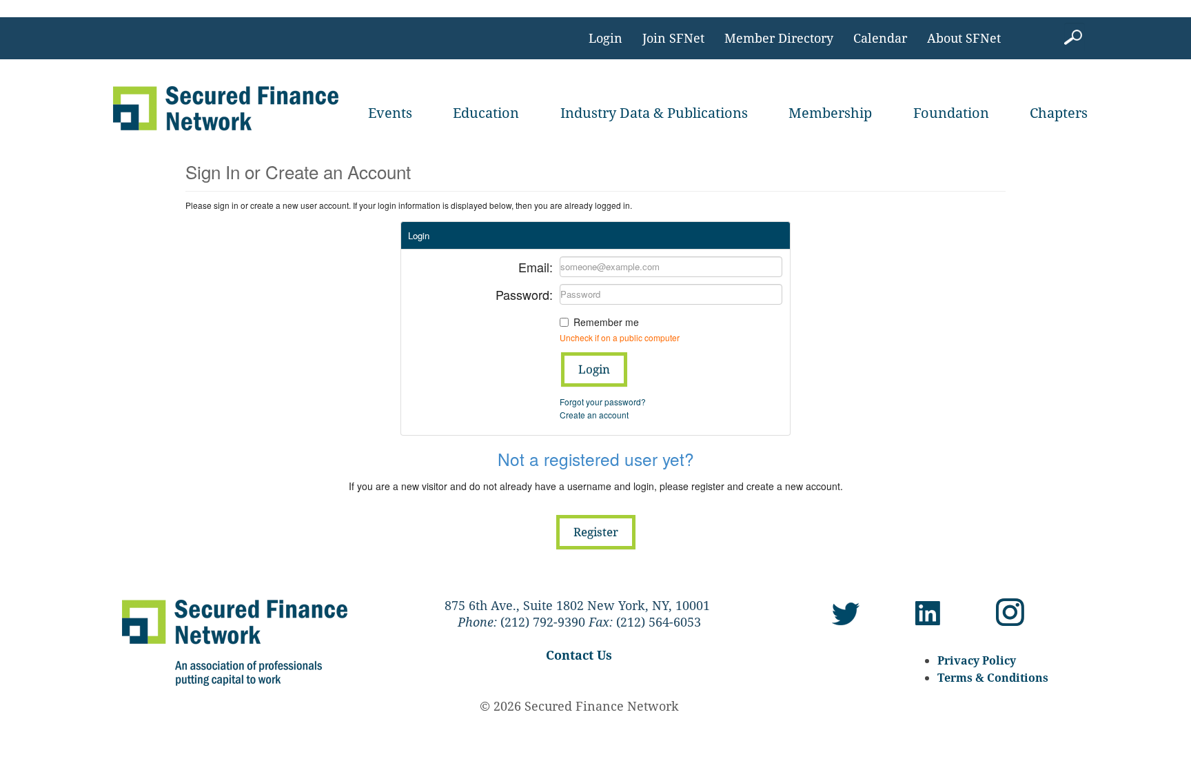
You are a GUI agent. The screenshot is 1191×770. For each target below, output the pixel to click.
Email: (535, 266)
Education (486, 112)
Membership (830, 112)
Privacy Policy (976, 660)
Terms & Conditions (992, 677)
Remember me (606, 322)
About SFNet (964, 38)
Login (605, 38)
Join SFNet (673, 38)
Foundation (951, 112)
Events (390, 112)
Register (595, 532)
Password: (524, 293)
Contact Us (579, 655)
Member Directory (778, 38)
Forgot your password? (603, 401)
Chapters (1059, 112)
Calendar (880, 38)
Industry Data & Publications (654, 112)
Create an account (594, 415)
